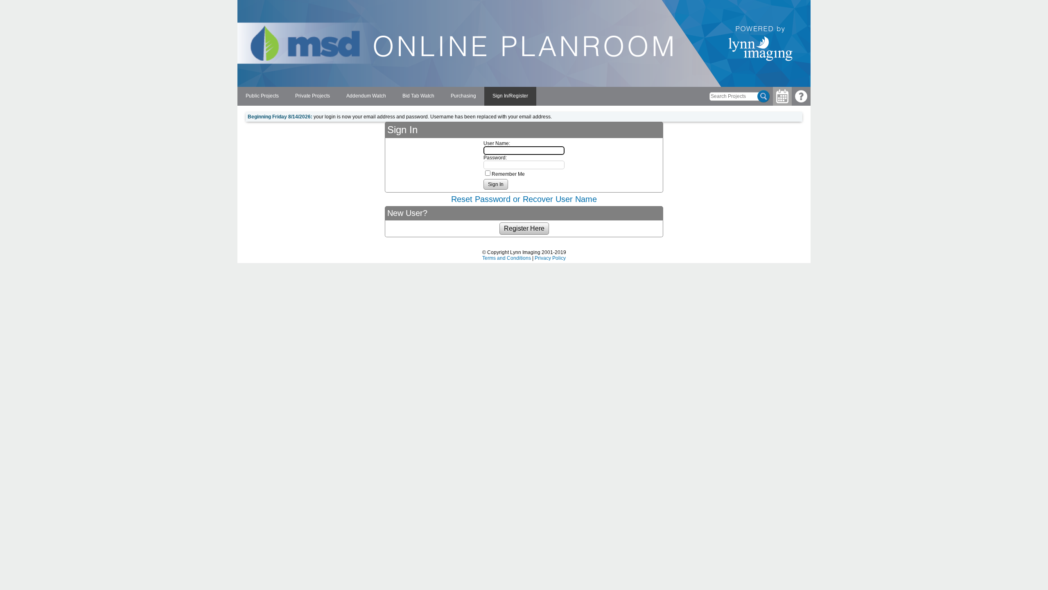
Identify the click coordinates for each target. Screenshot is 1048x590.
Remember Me (508, 174)
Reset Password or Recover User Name (524, 199)
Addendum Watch (366, 96)
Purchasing (463, 96)
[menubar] (386, 96)
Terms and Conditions (506, 258)
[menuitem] (262, 96)
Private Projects (312, 96)
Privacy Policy (550, 258)
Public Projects (262, 96)
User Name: (496, 143)
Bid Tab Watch (418, 96)
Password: (495, 158)
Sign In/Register (510, 96)
